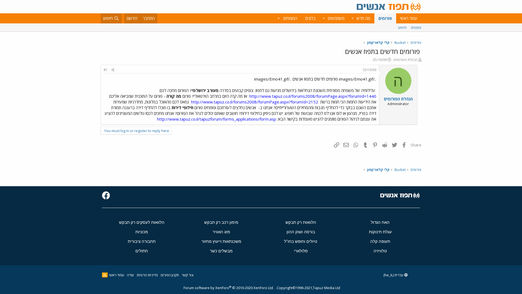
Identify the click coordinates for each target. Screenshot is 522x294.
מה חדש (363, 18)
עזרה (130, 274)
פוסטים (416, 27)
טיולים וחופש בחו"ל (300, 241)
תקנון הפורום (170, 274)
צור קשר (187, 274)
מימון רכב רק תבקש (221, 222)
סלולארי (301, 251)
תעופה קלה (380, 241)
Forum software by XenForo (229, 287)
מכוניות (141, 231)
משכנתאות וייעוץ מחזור (221, 241)
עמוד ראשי (408, 18)
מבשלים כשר (221, 251)
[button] (352, 18)
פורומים (385, 18)
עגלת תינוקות (380, 231)
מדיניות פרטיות (147, 274)
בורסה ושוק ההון (301, 231)
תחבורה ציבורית (142, 241)
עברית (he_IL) (393, 274)
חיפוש (402, 27)
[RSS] (105, 274)
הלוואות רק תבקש (300, 222)
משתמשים (336, 18)
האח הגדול (380, 222)
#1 (106, 70)
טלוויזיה (380, 251)
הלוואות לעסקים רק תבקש (141, 222)
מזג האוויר (221, 231)
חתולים (141, 251)
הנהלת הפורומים (406, 59)
